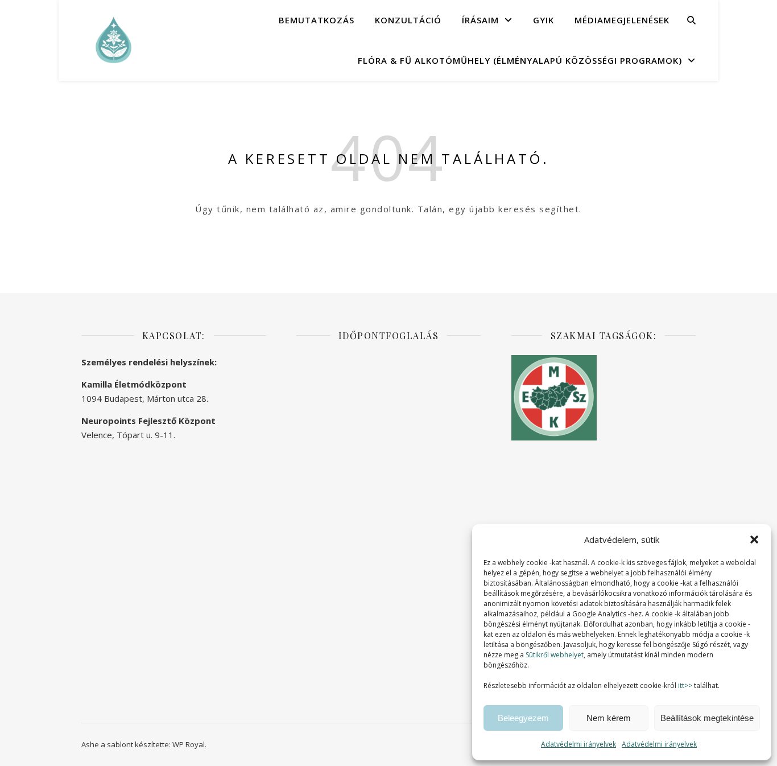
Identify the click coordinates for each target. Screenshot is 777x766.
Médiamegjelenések (622, 20)
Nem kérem (608, 718)
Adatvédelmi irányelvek (578, 744)
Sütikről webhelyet (555, 655)
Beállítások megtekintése (707, 718)
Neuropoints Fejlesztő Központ (148, 420)
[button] (754, 539)
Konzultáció (408, 20)
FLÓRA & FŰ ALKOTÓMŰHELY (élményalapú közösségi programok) (520, 60)
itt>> (685, 685)
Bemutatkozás (316, 20)
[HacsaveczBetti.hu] (112, 40)
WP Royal (188, 744)
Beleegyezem (523, 718)
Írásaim (480, 20)
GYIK (543, 20)
